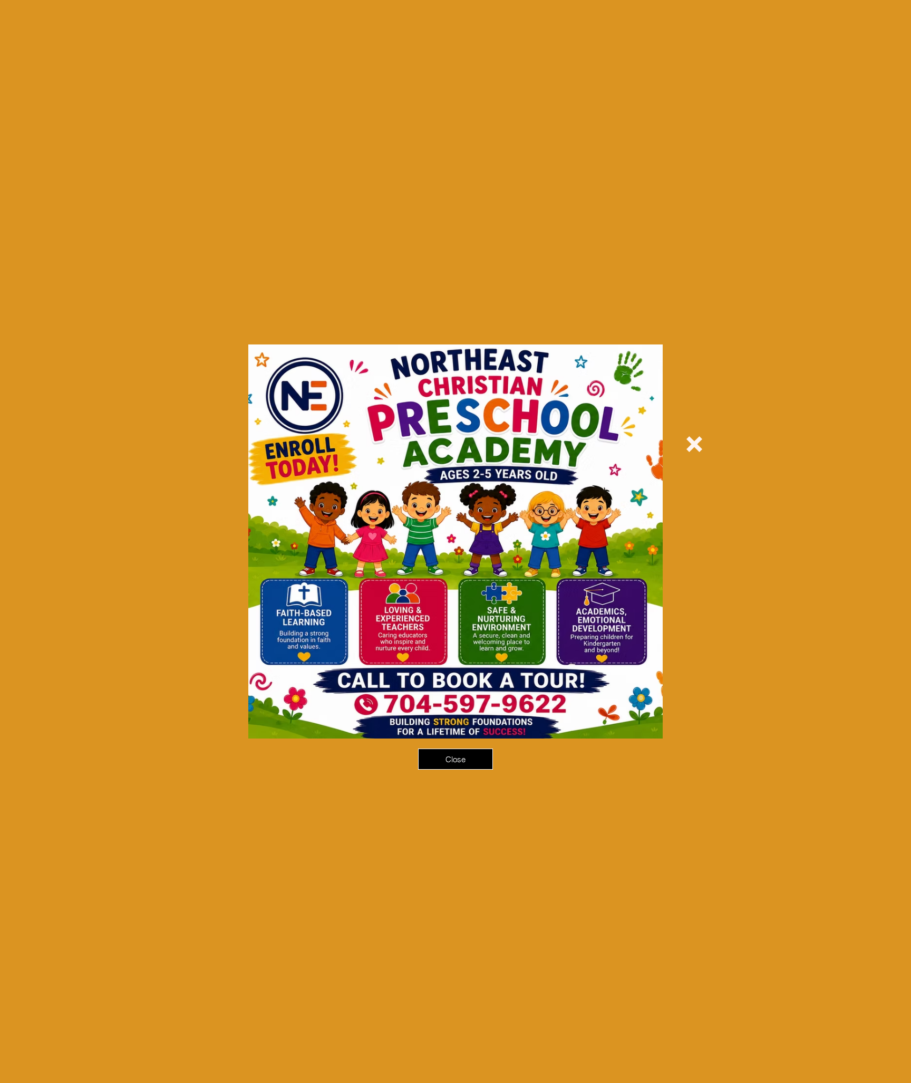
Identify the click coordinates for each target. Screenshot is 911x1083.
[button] (694, 444)
